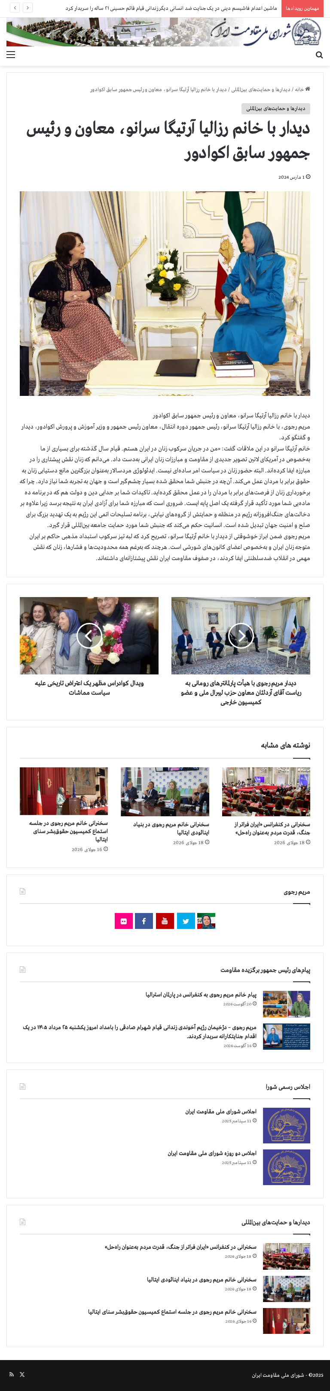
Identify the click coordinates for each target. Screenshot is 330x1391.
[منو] (10, 55)
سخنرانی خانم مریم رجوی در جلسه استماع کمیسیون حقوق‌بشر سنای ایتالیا (68, 831)
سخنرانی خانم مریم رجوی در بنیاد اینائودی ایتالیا (202, 1280)
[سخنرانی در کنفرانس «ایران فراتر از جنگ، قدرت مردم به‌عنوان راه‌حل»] (266, 792)
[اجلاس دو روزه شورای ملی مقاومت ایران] (286, 1167)
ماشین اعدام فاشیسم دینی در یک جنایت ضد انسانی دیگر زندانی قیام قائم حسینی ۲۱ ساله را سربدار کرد (171, 8)
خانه (300, 89)
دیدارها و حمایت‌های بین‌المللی (260, 89)
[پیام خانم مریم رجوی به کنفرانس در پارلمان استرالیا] (286, 1004)
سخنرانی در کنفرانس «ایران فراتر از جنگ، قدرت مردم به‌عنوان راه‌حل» (181, 1247)
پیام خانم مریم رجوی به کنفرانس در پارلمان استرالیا (201, 995)
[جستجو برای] (319, 55)
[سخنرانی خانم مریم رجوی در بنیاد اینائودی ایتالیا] (165, 792)
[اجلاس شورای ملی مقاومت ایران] (286, 1125)
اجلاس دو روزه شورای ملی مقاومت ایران (212, 1153)
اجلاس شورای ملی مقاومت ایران (221, 1111)
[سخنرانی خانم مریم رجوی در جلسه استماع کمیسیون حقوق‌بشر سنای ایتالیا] (64, 791)
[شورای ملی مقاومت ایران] (165, 32)
